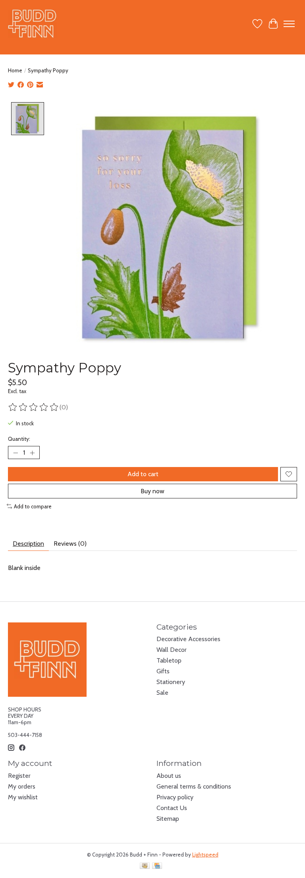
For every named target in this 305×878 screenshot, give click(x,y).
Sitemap (167, 818)
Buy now (152, 491)
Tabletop (168, 660)
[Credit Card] (157, 866)
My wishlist (23, 797)
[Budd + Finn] (32, 24)
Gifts (163, 671)
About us (168, 775)
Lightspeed (205, 854)
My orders (21, 786)
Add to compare (33, 506)
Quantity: (19, 439)
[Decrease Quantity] (15, 453)
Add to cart (142, 474)
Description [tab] (28, 543)
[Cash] (145, 866)
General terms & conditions (193, 786)
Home (15, 70)
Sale (162, 692)
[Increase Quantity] (32, 453)
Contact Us (171, 808)
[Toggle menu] (289, 24)
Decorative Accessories (188, 639)
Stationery (170, 682)
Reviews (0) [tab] (70, 543)
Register (19, 775)
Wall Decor (171, 649)
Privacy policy (174, 797)
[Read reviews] (34, 407)
